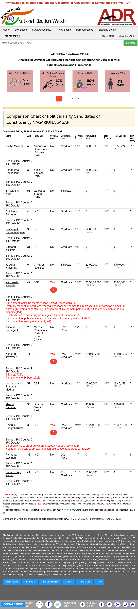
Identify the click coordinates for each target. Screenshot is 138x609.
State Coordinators (50, 582)
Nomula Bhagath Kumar (15, 427)
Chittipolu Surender (11, 213)
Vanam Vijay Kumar (13, 474)
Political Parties (84, 29)
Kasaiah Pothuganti (12, 329)
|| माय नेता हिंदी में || (11, 36)
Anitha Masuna (15, 146)
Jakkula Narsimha (11, 266)
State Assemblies (41, 29)
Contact (68, 582)
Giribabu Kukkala (11, 248)
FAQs (99, 582)
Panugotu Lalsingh (11, 456)
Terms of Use (84, 582)
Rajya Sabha (64, 29)
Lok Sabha (21, 29)
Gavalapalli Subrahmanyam (15, 231)
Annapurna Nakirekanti (12, 171)
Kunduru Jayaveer (11, 355)
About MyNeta (127, 36)
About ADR (108, 36)
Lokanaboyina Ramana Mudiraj (14, 386)
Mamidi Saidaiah (11, 406)
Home (6, 29)
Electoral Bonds (107, 29)
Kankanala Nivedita (12, 284)
